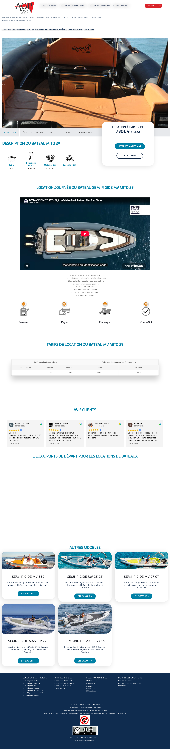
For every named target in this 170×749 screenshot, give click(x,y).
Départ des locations (130, 678)
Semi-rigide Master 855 (85, 641)
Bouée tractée (92, 688)
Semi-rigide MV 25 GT (85, 576)
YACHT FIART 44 (61, 688)
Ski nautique (91, 691)
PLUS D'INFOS (130, 156)
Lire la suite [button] (14, 443)
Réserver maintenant (130, 146)
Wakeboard (90, 683)
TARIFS (53, 132)
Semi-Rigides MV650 (31, 688)
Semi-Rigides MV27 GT (32, 685)
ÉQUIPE (67, 132)
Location (5, 17)
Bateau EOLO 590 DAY (63, 681)
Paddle (89, 686)
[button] (165, 434)
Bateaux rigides (63, 678)
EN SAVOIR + (28, 594)
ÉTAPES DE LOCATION (33, 132)
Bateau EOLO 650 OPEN (64, 683)
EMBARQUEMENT (86, 132)
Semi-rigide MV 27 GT (141, 576)
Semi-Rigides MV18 (30, 681)
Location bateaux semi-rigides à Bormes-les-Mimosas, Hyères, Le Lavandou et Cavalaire (38, 17)
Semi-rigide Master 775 (28, 641)
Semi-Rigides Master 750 (33, 690)
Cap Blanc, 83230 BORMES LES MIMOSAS (130, 684)
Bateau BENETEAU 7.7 (63, 685)
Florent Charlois (89, 740)
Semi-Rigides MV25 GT (32, 683)
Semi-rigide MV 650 (28, 576)
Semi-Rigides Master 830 (33, 693)
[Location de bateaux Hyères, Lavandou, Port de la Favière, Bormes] (24, 5)
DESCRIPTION (9, 132)
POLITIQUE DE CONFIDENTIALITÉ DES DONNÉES (85, 704)
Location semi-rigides (35, 678)
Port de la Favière (125, 681)
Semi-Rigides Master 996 (33, 695)
